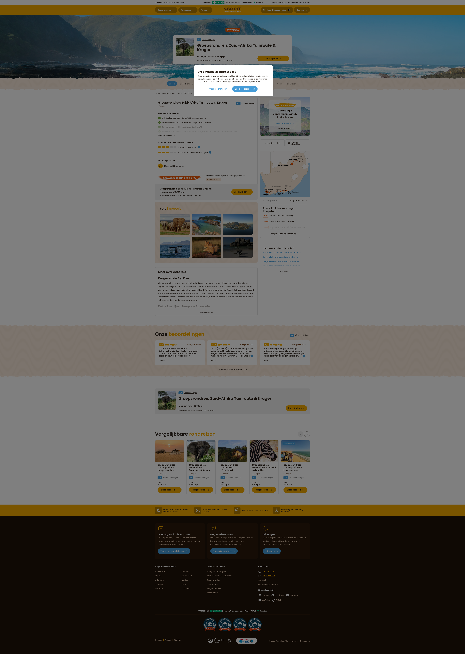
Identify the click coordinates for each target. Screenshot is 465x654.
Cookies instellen (218, 89)
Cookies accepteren (245, 89)
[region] (233, 80)
